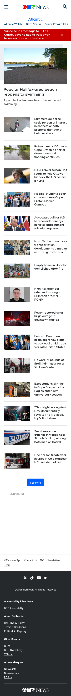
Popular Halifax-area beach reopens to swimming (30, 92)
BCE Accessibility (13, 608)
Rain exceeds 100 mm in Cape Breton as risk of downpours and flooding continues (50, 152)
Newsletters (53, 560)
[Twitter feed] (25, 577)
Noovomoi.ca (11, 673)
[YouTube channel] (39, 577)
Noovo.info (10, 668)
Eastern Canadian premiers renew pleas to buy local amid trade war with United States (50, 342)
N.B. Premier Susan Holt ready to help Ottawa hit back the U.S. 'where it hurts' (50, 175)
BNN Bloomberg (13, 650)
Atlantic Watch (13, 24)
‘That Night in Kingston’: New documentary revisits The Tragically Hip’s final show (50, 413)
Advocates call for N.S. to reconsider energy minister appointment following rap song (49, 223)
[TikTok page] (32, 577)
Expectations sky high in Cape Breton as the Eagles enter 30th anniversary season (49, 389)
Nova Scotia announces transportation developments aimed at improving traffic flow (50, 247)
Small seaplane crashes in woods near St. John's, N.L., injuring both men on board (50, 437)
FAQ (41, 560)
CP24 (7, 645)
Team (7, 564)
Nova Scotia (33, 24)
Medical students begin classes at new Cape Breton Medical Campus (50, 199)
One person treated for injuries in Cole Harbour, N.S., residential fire (50, 458)
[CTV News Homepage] (36, 7)
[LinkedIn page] (46, 577)
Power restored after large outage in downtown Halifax (48, 316)
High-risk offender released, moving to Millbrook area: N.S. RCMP (47, 294)
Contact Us (30, 560)
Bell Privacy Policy (14, 622)
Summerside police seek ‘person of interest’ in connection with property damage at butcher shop (50, 126)
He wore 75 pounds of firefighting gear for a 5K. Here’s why (49, 363)
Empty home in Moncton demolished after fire (50, 267)
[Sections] (6, 6)
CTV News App (12, 560)
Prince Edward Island (57, 24)
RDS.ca (8, 677)
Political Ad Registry (15, 631)
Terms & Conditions (15, 626)
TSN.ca (8, 654)
